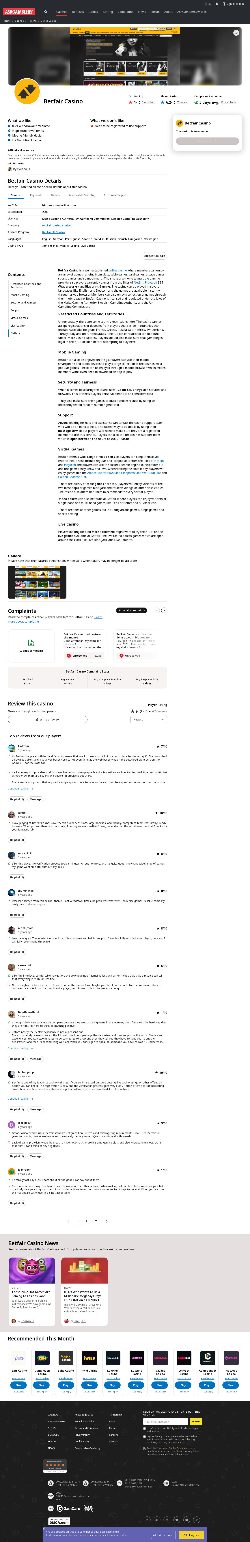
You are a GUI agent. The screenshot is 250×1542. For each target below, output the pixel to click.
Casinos (19, 20)
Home (7, 20)
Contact (113, 1428)
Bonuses (53, 1434)
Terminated (205, 141)
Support (15, 310)
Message (36, 799)
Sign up (196, 1421)
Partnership (115, 1414)
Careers (113, 1434)
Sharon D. (27, 1321)
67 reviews (183, 102)
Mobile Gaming (20, 295)
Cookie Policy (82, 1441)
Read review (18, 1378)
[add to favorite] (236, 33)
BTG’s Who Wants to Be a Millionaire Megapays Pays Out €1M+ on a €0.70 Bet (82, 1296)
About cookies (163, 1535)
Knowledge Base (84, 1414)
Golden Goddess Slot (72, 477)
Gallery (15, 333)
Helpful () (17, 799)
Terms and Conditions (87, 1428)
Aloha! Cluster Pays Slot (103, 473)
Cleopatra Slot (131, 473)
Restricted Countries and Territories (26, 285)
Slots (52, 1428)
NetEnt (138, 282)
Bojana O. (23, 169)
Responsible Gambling (87, 1448)
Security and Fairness (24, 302)
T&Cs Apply (18, 1391)
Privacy (160, 1448)
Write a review (49, 719)
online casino (118, 270)
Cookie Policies (177, 1448)
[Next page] (106, 1221)
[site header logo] (19, 11)
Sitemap (113, 1441)
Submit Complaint (84, 1421)
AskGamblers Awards (192, 12)
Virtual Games (19, 318)
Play (18, 1385)
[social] (147, 1519)
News (51, 1448)
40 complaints (228, 102)
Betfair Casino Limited (57, 225)
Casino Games (57, 1421)
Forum (52, 1441)
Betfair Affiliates (53, 232)
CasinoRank (148, 102)
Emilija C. (80, 1321)
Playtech (151, 282)
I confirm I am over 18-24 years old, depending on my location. (173, 1430)
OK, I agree (191, 1535)
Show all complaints (131, 610)
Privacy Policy (82, 1434)
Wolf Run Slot (151, 473)
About (112, 1421)
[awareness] (68, 1508)
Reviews (32, 20)
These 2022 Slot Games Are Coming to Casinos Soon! (31, 1294)
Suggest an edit (154, 256)
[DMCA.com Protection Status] (59, 1521)
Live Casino (18, 325)
